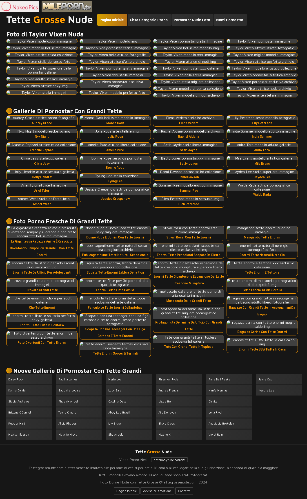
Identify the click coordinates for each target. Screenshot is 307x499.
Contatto (184, 491)
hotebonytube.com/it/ (169, 460)
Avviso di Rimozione (157, 491)
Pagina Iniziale (126, 491)
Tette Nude (49, 19)
